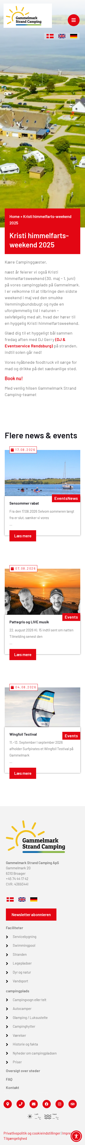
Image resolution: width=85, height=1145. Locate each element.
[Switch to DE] (74, 36)
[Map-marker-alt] (8, 1104)
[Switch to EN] (62, 36)
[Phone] (21, 1104)
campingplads (17, 991)
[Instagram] (59, 1104)
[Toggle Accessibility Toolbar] (76, 1136)
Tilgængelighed (15, 1138)
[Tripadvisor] (72, 1104)
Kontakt (12, 1087)
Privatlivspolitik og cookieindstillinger (32, 1133)
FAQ (9, 1079)
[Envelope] (34, 1104)
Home (14, 216)
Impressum (70, 1133)
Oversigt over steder (23, 1070)
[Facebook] (46, 1104)
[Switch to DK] (50, 36)
